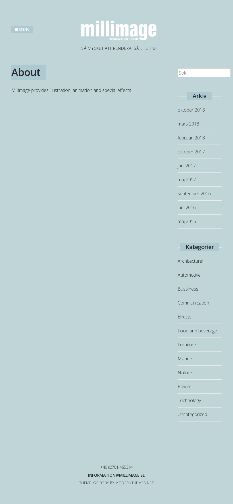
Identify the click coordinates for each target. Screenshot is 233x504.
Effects (185, 317)
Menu (24, 29)
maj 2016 (187, 221)
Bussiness (188, 289)
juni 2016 (187, 207)
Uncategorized (192, 414)
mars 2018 (188, 124)
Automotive (189, 275)
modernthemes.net (134, 482)
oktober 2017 (191, 152)
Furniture (187, 345)
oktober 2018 (191, 110)
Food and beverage (197, 331)
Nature (185, 372)
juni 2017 (187, 165)
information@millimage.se (116, 475)
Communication (193, 303)
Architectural (190, 261)
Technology (189, 400)
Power (184, 386)
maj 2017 (187, 179)
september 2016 (194, 193)
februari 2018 (191, 138)
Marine (185, 358)
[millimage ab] (118, 42)
